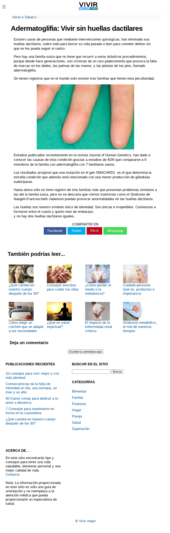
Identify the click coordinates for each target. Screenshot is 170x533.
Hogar (76, 410)
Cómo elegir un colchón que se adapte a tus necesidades (26, 327)
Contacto (12, 474)
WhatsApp (115, 231)
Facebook (55, 231)
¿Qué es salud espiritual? (58, 325)
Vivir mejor (87, 521)
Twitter (76, 231)
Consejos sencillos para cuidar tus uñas (63, 287)
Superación (80, 429)
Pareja (77, 416)
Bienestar (79, 391)
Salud (29, 17)
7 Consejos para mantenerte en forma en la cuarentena (30, 411)
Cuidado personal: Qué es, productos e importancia (138, 289)
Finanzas (79, 404)
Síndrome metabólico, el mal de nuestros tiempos (140, 327)
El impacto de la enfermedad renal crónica (98, 327)
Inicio (16, 17)
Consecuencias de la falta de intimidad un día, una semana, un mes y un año (31, 388)
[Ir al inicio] (88, 9)
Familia (77, 398)
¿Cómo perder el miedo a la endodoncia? (98, 289)
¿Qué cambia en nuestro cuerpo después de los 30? (24, 289)
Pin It (94, 231)
